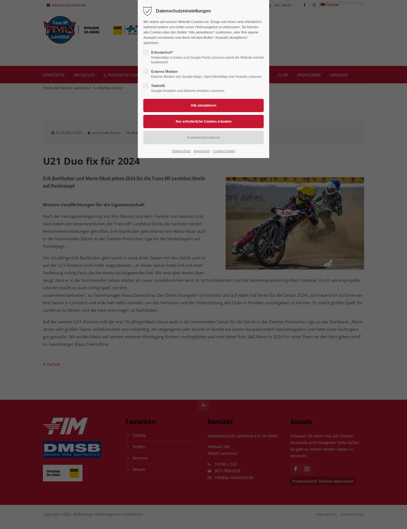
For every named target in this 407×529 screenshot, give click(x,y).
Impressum (202, 151)
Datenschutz (181, 151)
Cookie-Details (224, 151)
